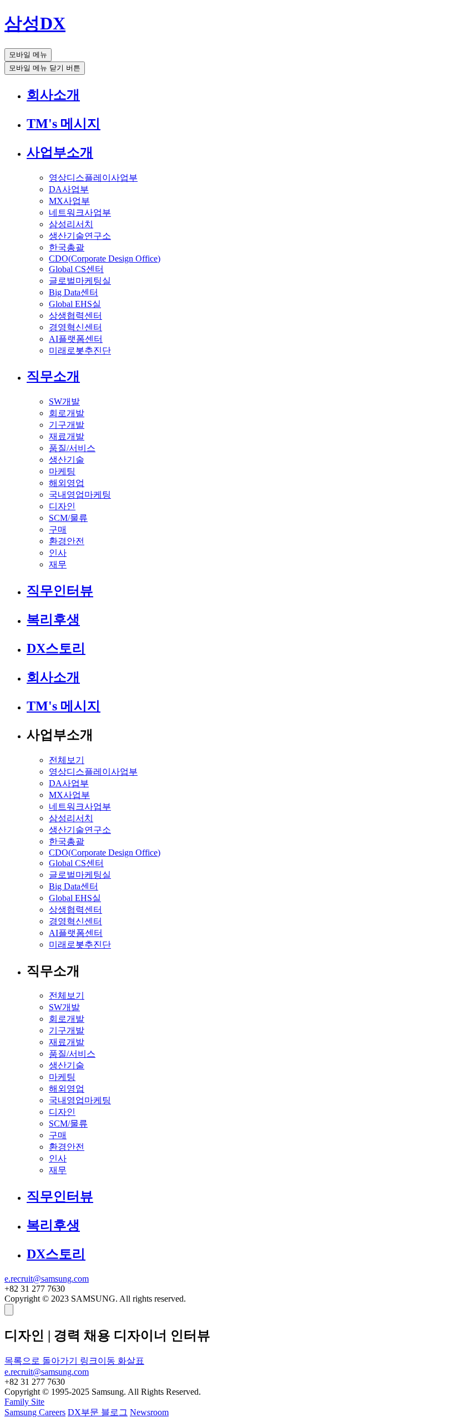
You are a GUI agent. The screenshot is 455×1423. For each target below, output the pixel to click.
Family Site (24, 1401)
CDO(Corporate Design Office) (104, 258)
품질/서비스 (72, 448)
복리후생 (53, 619)
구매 (58, 529)
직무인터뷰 (60, 590)
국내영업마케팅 (80, 494)
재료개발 (66, 436)
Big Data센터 (73, 292)
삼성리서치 (71, 224)
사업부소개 (60, 152)
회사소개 (53, 95)
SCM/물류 (68, 518)
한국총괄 (66, 247)
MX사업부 (69, 201)
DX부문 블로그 (98, 1412)
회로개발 (66, 413)
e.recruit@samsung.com (46, 1278)
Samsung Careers (34, 1412)
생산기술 (66, 459)
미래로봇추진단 (80, 350)
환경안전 (66, 541)
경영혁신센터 (75, 327)
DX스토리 (56, 648)
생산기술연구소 (80, 235)
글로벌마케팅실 (80, 280)
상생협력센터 (75, 315)
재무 (58, 564)
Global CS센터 (76, 269)
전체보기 (66, 760)
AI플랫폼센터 (76, 339)
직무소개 (53, 376)
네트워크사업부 (80, 212)
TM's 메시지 (63, 123)
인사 (58, 552)
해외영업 (66, 483)
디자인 (62, 506)
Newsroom (149, 1412)
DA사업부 (69, 189)
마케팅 (62, 471)
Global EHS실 (75, 304)
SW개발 (64, 401)
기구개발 (66, 424)
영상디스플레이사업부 (93, 177)
